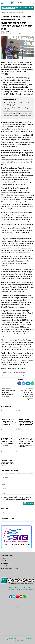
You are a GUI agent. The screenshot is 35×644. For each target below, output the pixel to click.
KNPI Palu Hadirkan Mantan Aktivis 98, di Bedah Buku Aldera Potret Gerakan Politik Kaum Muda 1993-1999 (26, 442)
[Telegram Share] (28, 383)
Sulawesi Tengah (19, 376)
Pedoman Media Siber (7, 563)
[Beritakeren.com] (17, 2)
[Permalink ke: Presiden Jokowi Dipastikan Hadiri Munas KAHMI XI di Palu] (9, 454)
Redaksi (3, 558)
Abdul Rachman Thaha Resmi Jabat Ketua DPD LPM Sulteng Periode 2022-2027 (8, 441)
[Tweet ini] (24, 383)
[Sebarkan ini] (19, 383)
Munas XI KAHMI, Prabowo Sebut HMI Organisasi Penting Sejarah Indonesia (25, 422)
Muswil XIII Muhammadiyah (18, 372)
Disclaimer (4, 565)
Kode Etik (3, 560)
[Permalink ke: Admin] (3, 32)
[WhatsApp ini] (32, 383)
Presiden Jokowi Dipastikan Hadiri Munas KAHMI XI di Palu (7, 462)
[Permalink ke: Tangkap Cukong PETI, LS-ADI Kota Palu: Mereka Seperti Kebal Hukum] (9, 413)
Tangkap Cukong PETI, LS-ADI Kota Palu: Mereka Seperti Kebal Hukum (8, 422)
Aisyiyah (4, 372)
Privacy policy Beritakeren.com (9, 568)
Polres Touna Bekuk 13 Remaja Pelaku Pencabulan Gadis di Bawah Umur (8, 393)
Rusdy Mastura (6, 376)
